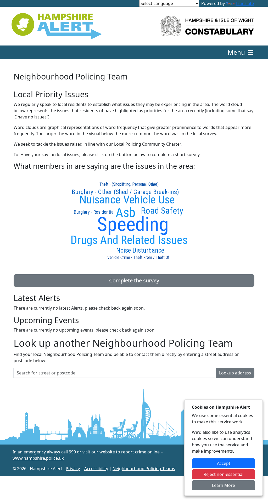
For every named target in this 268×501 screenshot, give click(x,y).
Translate (245, 3)
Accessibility (96, 468)
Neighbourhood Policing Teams (144, 468)
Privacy (73, 468)
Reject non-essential (223, 474)
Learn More (223, 485)
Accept (223, 463)
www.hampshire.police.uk (38, 458)
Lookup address (235, 373)
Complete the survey (134, 280)
